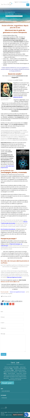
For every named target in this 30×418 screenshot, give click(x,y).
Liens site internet (6, 391)
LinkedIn (7, 304)
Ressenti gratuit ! (7, 383)
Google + (10, 304)
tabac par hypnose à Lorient (14, 277)
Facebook (2, 304)
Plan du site (10, 412)
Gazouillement (5, 304)
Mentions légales (4, 412)
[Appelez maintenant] (26, 415)
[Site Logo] (6, 4)
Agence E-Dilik (9, 414)
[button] (27, 4)
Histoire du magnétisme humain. (17, 292)
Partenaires (4, 397)
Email (13, 304)
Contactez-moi (25, 2)
